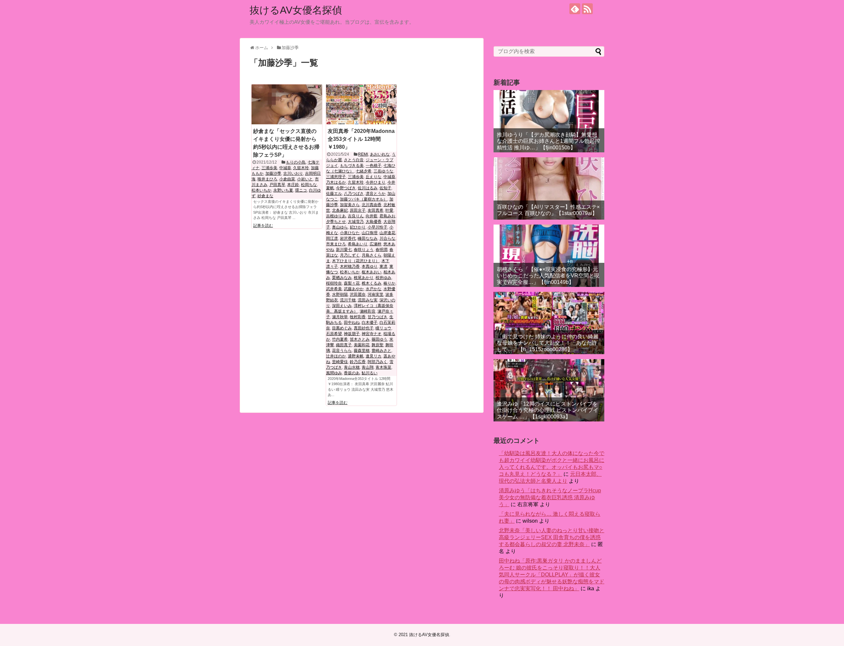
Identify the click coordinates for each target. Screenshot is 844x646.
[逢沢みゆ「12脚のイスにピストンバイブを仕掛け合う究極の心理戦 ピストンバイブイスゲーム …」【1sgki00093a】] (549, 390)
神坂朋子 (352, 333)
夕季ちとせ (336, 221)
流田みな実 (367, 300)
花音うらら (342, 350)
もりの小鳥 (296, 162)
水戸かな (373, 289)
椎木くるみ (371, 283)
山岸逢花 (387, 233)
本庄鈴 (293, 184)
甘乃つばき (377, 317)
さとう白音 (354, 160)
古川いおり (293, 173)
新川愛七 (344, 249)
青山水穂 (352, 367)
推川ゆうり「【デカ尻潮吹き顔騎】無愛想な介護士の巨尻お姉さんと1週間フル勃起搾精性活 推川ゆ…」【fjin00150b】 (548, 141)
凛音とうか (375, 193)
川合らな (387, 238)
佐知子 (385, 188)
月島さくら (371, 255)
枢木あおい (371, 272)
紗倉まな (265, 196)
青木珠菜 (383, 367)
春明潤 (381, 249)
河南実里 (375, 294)
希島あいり (358, 244)
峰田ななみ (367, 238)
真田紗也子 (364, 328)
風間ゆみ (334, 373)
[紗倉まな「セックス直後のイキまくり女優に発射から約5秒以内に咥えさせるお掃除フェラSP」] (287, 104)
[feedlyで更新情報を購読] (574, 8)
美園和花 (362, 345)
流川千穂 (348, 300)
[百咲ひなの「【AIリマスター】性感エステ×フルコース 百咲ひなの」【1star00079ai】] (549, 188)
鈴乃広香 (358, 361)
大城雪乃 (356, 221)
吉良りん (356, 216)
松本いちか (261, 190)
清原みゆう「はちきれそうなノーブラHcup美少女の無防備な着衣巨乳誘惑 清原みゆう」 (550, 497)
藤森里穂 (362, 350)
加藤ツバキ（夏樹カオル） (363, 199)
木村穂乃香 (350, 266)
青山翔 (368, 367)
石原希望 (334, 333)
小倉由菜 (287, 179)
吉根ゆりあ (336, 216)
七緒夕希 (364, 171)
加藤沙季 (273, 173)
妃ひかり (358, 227)
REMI (363, 154)
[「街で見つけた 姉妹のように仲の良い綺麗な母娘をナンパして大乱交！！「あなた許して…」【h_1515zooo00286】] (549, 323)
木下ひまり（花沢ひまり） (355, 261)
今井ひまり (375, 182)
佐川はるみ (367, 188)
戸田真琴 (277, 184)
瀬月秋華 (340, 317)
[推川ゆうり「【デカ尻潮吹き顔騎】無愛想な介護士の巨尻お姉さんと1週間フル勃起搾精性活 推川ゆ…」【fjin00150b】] (549, 121)
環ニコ (301, 190)
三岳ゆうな (383, 171)
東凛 (383, 266)
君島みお (387, 216)
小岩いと (305, 179)
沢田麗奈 (358, 294)
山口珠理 (369, 233)
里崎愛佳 (340, 361)
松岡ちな (309, 184)
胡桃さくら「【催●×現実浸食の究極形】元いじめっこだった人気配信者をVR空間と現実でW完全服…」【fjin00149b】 (548, 275)
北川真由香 (371, 204)
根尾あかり (364, 277)
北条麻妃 (340, 210)
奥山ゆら (340, 227)
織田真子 (344, 345)
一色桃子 (373, 165)
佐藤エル (334, 193)
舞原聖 (377, 345)
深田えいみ (342, 305)
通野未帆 (356, 356)
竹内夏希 (340, 339)
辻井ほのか (336, 356)
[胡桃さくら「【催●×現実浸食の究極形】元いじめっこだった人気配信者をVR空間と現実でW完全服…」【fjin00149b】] (549, 256)
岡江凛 (332, 238)
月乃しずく (350, 255)
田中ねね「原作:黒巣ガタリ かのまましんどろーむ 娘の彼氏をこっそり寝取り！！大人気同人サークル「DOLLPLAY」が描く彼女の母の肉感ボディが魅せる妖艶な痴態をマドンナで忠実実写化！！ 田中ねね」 (551, 574)
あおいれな (380, 154)
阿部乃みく (377, 361)
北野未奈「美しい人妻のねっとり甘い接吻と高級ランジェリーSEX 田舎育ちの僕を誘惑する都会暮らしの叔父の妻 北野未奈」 (551, 537)
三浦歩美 (269, 168)
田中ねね (352, 322)
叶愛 (389, 210)
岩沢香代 (348, 238)
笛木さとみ (360, 339)
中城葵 (285, 168)
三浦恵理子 (336, 176)
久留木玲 (301, 168)
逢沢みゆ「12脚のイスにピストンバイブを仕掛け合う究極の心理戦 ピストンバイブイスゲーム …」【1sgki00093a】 (547, 410)
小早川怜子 (377, 227)
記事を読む (263, 225)
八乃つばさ (354, 193)
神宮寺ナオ (371, 333)
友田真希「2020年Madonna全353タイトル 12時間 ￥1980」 (361, 139)
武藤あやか (354, 289)
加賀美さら (350, 204)
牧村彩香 (358, 317)
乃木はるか (336, 182)
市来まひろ (336, 244)
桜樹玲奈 (334, 283)
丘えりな (373, 176)
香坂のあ (352, 373)
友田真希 (375, 210)
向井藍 (371, 216)
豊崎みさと (381, 350)
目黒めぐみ (342, 328)
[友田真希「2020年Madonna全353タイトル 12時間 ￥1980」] (361, 104)
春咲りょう (364, 249)
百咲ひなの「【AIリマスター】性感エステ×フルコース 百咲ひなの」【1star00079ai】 (548, 210)
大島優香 (373, 221)
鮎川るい (369, 373)
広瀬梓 (375, 244)
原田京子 (358, 210)
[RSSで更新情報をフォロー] (587, 8)
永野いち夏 (283, 190)
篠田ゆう (379, 339)
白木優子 (369, 322)
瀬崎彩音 (368, 311)
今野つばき (346, 188)
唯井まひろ (267, 179)
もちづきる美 (352, 165)
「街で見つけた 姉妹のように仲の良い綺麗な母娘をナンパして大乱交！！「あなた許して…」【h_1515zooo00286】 (547, 343)
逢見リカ (373, 356)
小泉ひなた (350, 233)
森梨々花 (352, 283)
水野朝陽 (340, 294)
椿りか (389, 283)
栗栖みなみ (342, 277)
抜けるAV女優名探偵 (296, 10)
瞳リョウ (383, 328)
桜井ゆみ (383, 277)
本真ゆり (369, 266)
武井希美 (334, 289)
